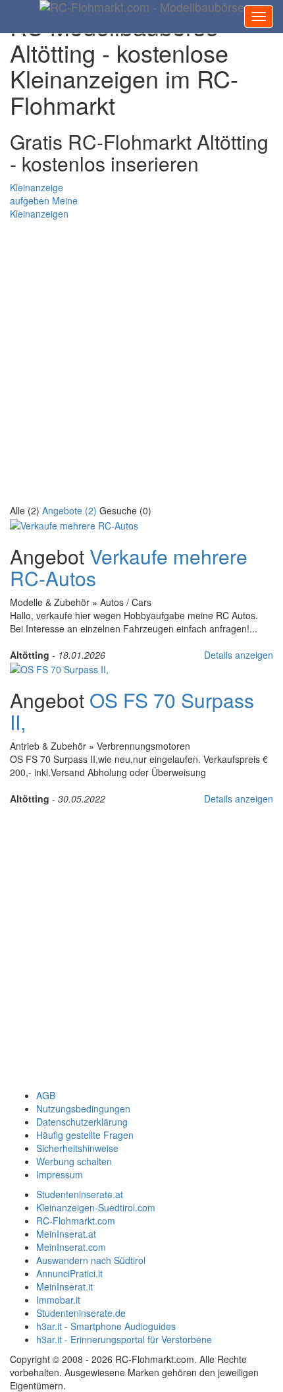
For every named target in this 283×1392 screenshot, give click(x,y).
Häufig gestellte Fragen (85, 1134)
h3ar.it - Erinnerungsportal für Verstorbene (124, 1339)
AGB (45, 1095)
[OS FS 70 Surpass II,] (59, 668)
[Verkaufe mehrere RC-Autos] (74, 523)
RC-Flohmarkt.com (75, 1220)
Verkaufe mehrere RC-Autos (128, 567)
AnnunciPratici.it (69, 1273)
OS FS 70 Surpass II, (132, 711)
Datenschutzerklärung (82, 1121)
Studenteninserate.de (81, 1312)
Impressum (59, 1174)
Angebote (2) (69, 510)
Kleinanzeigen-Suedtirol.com (95, 1207)
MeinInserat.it (64, 1286)
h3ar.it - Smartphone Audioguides (106, 1326)
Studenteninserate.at (79, 1194)
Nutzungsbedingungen (83, 1108)
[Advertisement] (141, 362)
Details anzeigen (238, 654)
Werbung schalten (74, 1161)
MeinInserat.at (66, 1233)
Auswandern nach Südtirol (90, 1260)
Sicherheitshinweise (77, 1148)
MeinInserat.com (71, 1247)
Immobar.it (58, 1299)
